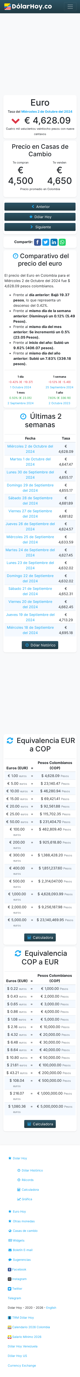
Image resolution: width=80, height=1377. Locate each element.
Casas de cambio (25, 1230)
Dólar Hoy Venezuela (23, 1346)
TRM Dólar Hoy (22, 1317)
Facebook (18, 1269)
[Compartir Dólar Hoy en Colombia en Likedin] (54, 242)
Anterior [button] (42, 206)
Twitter (16, 1288)
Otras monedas (23, 1221)
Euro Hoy (19, 1211)
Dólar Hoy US (17, 1356)
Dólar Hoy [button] (42, 217)
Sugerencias (21, 1259)
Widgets (18, 1240)
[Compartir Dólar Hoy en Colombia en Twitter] (45, 242)
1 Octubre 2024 (20, 387)
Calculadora (30, 1189)
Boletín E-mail (22, 1250)
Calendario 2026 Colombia (30, 1327)
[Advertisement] (40, 55)
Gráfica (26, 1199)
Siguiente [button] (42, 227)
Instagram (19, 1279)
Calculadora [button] (42, 937)
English (51, 1307)
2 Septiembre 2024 (21, 403)
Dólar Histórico (32, 1170)
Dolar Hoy (19, 1158)
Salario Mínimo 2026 (26, 1337)
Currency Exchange (22, 1365)
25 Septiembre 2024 (59, 387)
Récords (27, 1180)
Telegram (14, 1298)
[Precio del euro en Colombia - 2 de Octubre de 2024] (28, 6)
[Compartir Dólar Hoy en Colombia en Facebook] (37, 242)
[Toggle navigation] (70, 6)
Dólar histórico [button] (43, 645)
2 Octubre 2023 (59, 403)
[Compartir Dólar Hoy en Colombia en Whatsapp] (62, 242)
